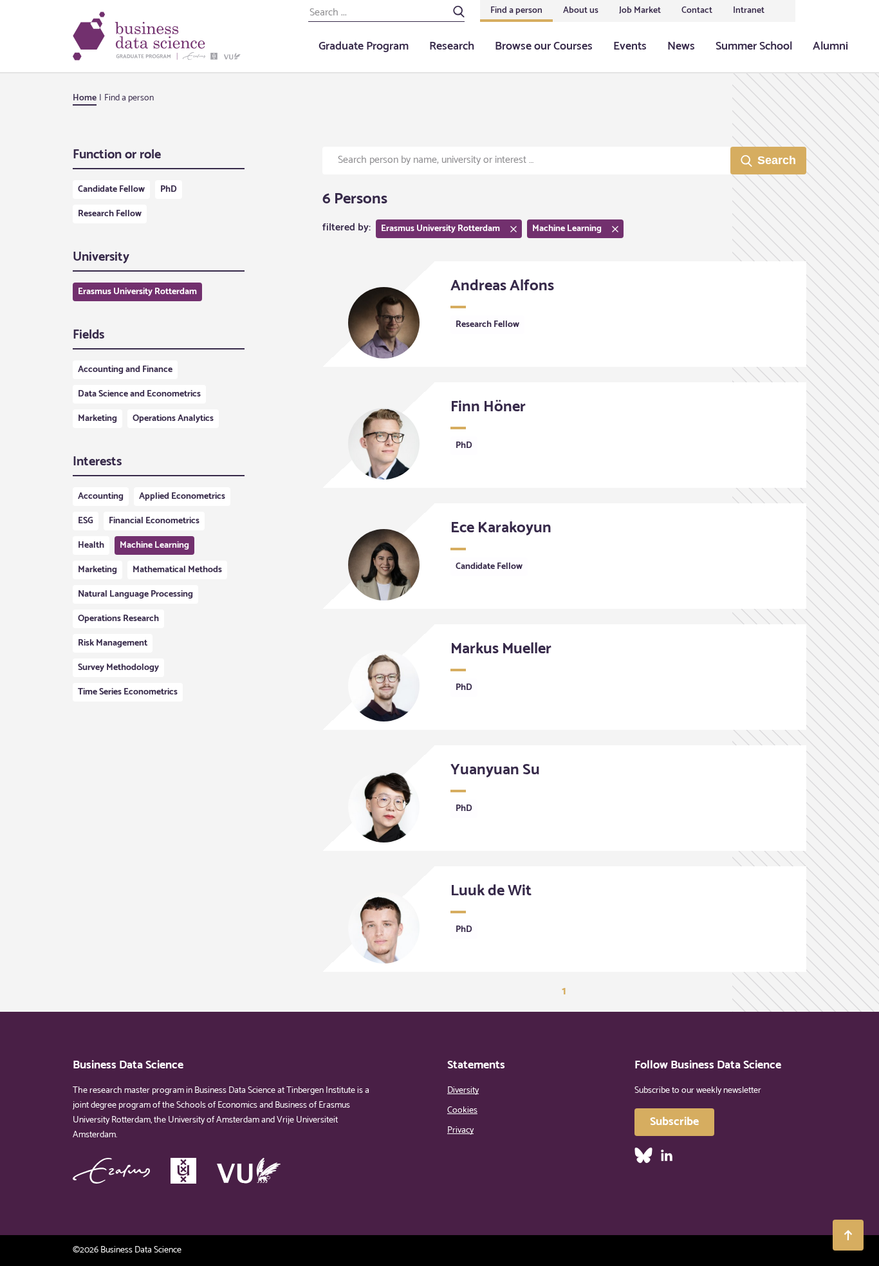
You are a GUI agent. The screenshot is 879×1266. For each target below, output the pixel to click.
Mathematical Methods (177, 570)
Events (630, 46)
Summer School (754, 46)
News (681, 46)
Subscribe (674, 1121)
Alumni (830, 46)
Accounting (101, 496)
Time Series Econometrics (128, 692)
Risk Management (112, 643)
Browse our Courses (544, 46)
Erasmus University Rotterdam (137, 291)
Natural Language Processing (135, 594)
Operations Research (118, 618)
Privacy (460, 1130)
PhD (168, 189)
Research (451, 46)
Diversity (463, 1090)
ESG (85, 521)
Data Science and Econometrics (139, 394)
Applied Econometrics (182, 496)
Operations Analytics (173, 418)
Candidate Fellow (111, 189)
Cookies (462, 1110)
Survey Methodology (118, 667)
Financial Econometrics (154, 521)
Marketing (97, 418)
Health (91, 545)
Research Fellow (110, 214)
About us (580, 10)
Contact (696, 10)
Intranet (748, 10)
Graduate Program (364, 46)
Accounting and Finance (125, 369)
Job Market (640, 10)
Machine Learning (154, 545)
